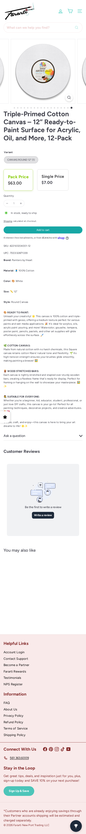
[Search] (77, 27)
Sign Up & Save (19, 791)
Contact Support (16, 659)
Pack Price (18, 176)
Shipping (8, 221)
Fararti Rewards (15, 671)
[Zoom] (69, 97)
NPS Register (13, 684)
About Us (10, 709)
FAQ (7, 703)
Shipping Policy (14, 735)
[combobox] (43, 27)
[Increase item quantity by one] (20, 203)
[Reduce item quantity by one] (7, 203)
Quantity (9, 195)
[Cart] (70, 11)
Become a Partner (16, 665)
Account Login (14, 652)
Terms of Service (16, 728)
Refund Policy (13, 722)
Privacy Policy (14, 716)
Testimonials (12, 678)
